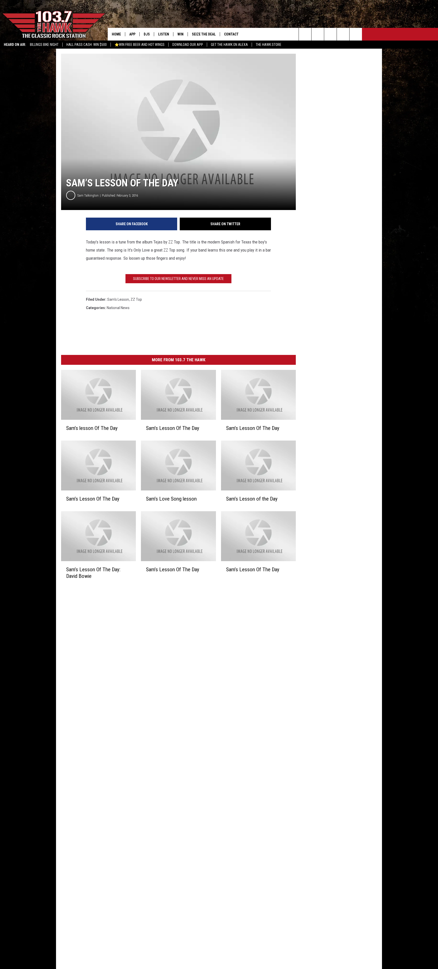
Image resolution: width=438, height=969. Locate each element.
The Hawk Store (268, 45)
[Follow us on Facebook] (330, 34)
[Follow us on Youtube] (356, 34)
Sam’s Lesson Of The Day (172, 428)
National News (118, 308)
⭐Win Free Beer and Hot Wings (140, 45)
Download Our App (187, 45)
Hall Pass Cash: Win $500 (86, 45)
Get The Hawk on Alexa (229, 45)
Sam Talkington (88, 195)
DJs (147, 34)
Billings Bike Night (44, 45)
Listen (163, 34)
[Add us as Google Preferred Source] (318, 34)
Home (116, 34)
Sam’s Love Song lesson (171, 499)
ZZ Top (136, 299)
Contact (231, 34)
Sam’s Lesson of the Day (252, 499)
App (132, 34)
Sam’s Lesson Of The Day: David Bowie (93, 572)
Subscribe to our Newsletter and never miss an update (178, 279)
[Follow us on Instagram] (343, 34)
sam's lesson (118, 299)
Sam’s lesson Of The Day (92, 428)
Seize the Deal (204, 34)
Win (180, 34)
